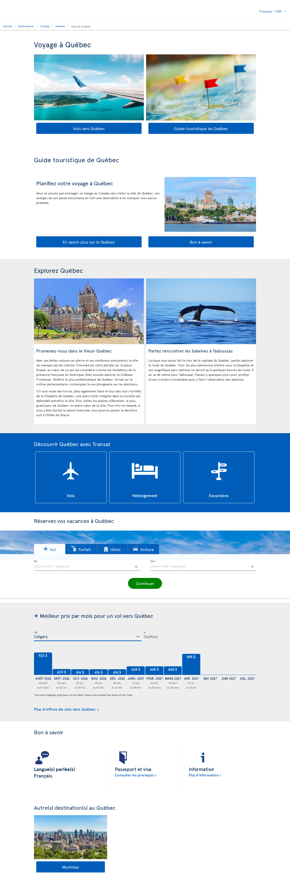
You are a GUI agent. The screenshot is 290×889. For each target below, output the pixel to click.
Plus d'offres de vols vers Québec (65, 709)
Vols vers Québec (89, 128)
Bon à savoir (201, 242)
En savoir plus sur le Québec (89, 242)
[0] (210, 663)
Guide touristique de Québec (201, 128)
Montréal (70, 867)
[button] (49, 549)
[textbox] (87, 565)
